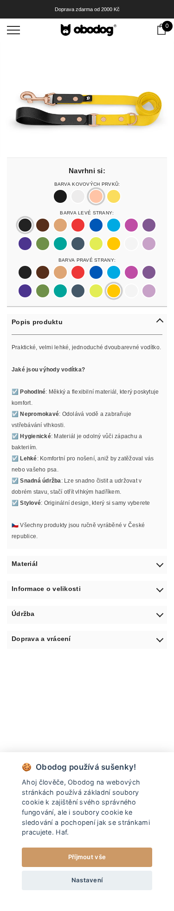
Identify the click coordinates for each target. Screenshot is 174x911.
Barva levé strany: (87, 212)
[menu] (13, 29)
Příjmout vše (87, 857)
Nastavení (87, 880)
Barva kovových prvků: (87, 183)
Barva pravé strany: (87, 259)
